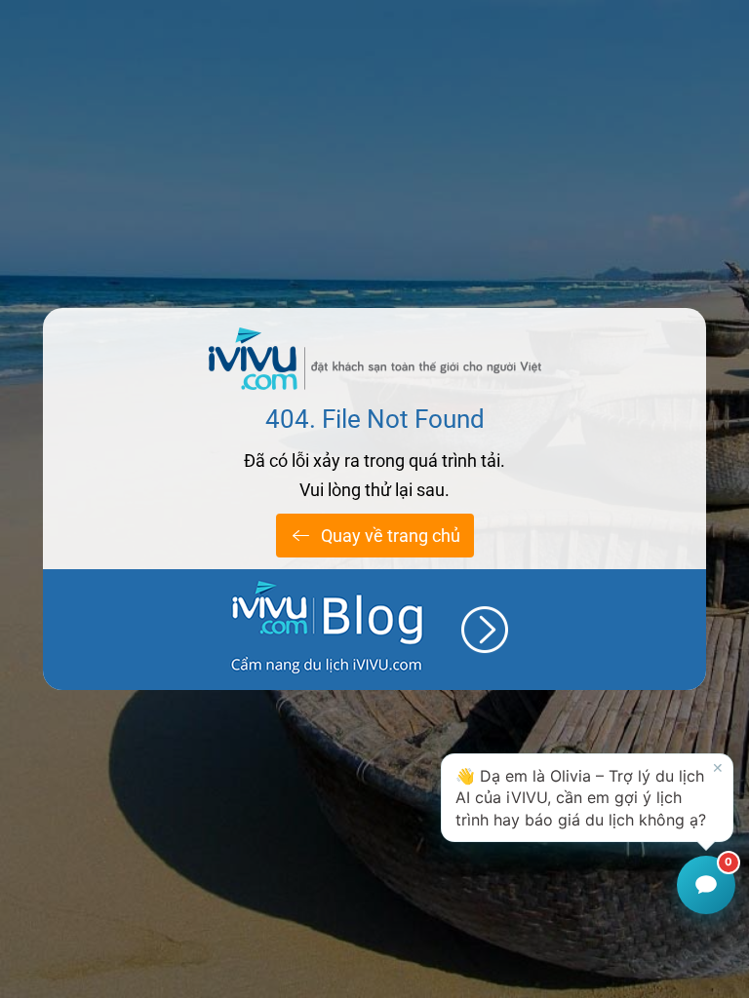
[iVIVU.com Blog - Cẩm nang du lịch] (374, 629)
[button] (587, 797)
